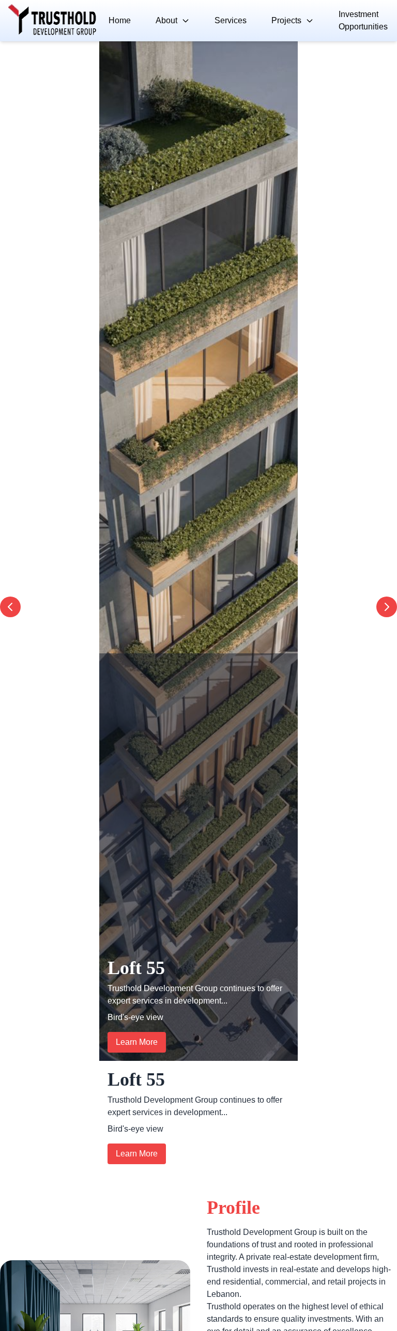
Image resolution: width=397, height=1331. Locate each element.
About (166, 20)
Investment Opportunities (363, 20)
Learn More (137, 1042)
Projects (286, 20)
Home (120, 20)
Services (231, 20)
